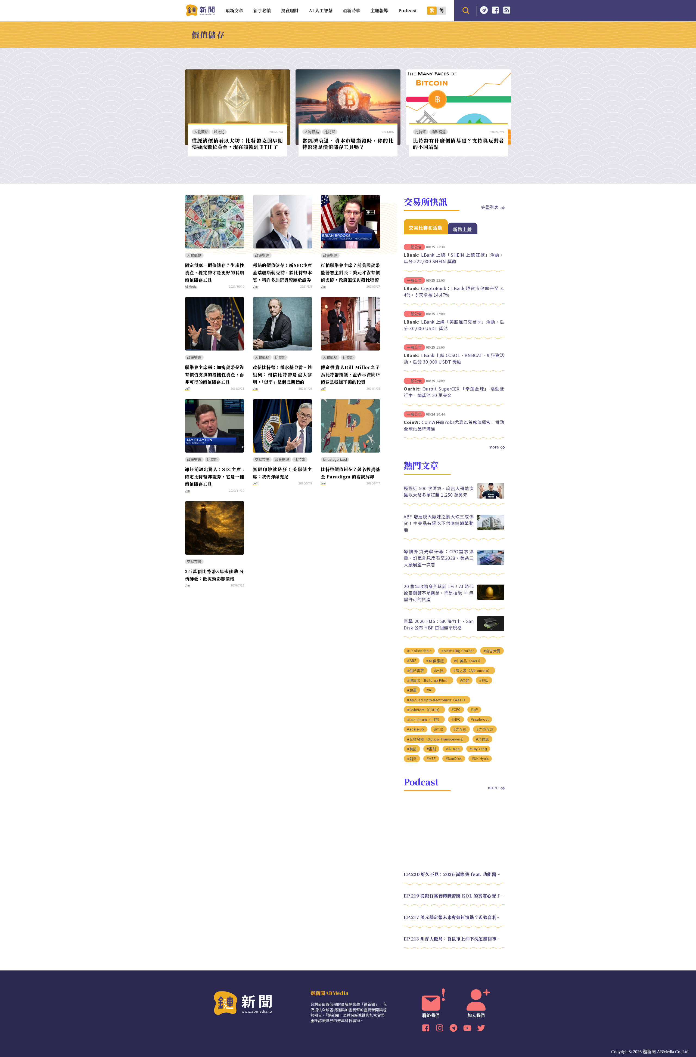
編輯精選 (438, 132)
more (494, 446)
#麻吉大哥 (492, 651)
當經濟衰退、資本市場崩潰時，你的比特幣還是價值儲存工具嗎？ (347, 143)
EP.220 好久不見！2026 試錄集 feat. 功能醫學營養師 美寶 (454, 874)
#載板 (484, 680)
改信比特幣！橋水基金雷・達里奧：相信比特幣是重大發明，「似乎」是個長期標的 (282, 374)
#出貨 (439, 671)
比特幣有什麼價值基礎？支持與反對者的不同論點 (458, 143)
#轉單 (412, 690)
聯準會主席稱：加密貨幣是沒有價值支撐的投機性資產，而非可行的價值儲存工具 (214, 374)
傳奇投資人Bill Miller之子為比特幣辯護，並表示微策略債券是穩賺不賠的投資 (350, 374)
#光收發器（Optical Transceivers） (436, 739)
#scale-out (480, 719)
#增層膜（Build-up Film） (428, 680)
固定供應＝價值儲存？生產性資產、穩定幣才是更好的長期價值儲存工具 (214, 272)
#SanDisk (454, 759)
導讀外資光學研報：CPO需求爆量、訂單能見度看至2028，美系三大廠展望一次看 (439, 558)
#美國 (412, 749)
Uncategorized (335, 459)
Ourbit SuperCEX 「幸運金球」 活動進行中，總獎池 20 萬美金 (454, 391)
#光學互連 (484, 729)
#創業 (412, 759)
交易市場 (262, 459)
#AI (430, 690)
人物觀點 (201, 132)
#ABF (411, 661)
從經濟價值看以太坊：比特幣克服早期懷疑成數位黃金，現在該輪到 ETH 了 (237, 143)
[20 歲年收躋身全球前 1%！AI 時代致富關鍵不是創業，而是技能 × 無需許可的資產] (490, 598)
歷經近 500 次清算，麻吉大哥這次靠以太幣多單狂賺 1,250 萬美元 (439, 491)
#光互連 (460, 729)
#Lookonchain (419, 651)
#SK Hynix (480, 759)
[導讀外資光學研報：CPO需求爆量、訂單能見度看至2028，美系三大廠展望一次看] (490, 563)
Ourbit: (412, 388)
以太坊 (219, 132)
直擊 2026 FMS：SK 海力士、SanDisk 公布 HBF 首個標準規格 (439, 624)
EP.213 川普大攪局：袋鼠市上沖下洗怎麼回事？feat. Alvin (454, 939)
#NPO (456, 719)
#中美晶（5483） (468, 661)
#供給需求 (415, 671)
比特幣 (329, 132)
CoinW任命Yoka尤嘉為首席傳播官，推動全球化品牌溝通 (454, 425)
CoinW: (412, 422)
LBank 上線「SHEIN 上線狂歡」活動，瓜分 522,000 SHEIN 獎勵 (454, 258)
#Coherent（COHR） (424, 710)
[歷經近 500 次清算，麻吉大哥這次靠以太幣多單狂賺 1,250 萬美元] (490, 497)
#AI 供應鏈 (435, 661)
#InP (474, 710)
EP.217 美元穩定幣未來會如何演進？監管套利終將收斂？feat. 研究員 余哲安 (454, 917)
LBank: (412, 254)
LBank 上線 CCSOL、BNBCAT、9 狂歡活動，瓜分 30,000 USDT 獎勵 (454, 358)
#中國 (439, 729)
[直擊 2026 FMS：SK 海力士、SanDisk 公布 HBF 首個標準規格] (490, 630)
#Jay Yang (478, 749)
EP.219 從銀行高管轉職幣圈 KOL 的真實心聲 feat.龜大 (454, 896)
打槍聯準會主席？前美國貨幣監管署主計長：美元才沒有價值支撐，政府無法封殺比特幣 (350, 272)
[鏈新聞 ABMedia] (200, 15)
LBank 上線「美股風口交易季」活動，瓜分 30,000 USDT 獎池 (454, 324)
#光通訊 (482, 739)
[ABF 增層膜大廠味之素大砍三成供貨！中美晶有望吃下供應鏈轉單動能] (490, 528)
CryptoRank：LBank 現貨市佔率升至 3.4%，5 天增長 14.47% (454, 291)
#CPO (456, 710)
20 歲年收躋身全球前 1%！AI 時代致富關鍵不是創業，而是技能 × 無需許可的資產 (439, 593)
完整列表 (490, 207)
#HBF (431, 759)
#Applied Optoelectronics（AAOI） (437, 700)
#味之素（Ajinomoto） (472, 671)
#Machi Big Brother (457, 651)
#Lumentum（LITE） (424, 720)
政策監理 (262, 255)
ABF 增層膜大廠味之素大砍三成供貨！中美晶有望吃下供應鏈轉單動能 (439, 523)
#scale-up (415, 729)
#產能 (465, 680)
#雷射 (431, 749)
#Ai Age (453, 749)
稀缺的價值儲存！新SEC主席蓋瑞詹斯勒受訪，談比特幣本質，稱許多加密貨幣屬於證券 (282, 272)
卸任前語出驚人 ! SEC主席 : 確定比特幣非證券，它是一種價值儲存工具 (214, 476)
